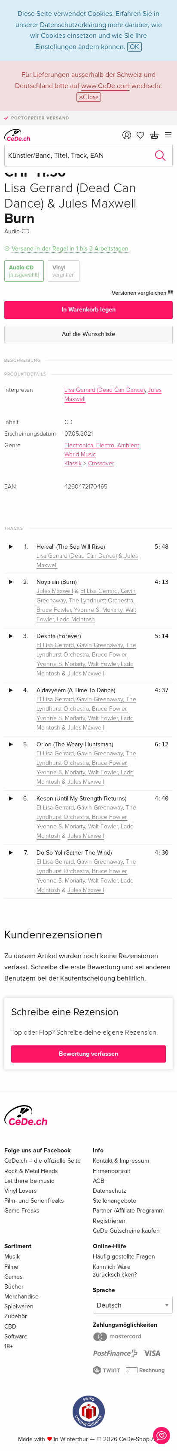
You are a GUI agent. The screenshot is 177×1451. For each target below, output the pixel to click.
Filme (11, 1267)
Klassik (73, 464)
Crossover (101, 464)
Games (13, 1276)
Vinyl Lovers (20, 1190)
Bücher (14, 1286)
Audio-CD (24, 271)
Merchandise (21, 1296)
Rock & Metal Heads (31, 1171)
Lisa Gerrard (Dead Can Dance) (104, 390)
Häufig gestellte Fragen (124, 1256)
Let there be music (29, 1181)
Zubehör (15, 1316)
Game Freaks (22, 1210)
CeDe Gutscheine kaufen (126, 1230)
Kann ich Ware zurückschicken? (115, 1270)
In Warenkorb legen (88, 309)
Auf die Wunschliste (88, 334)
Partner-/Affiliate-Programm (128, 1210)
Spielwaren (19, 1306)
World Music (80, 455)
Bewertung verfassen (88, 1053)
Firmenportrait (111, 1171)
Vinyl (63, 271)
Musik (12, 1256)
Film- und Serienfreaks (34, 1200)
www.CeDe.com (105, 86)
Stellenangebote (114, 1200)
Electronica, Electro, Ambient (101, 446)
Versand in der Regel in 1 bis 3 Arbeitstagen (70, 248)
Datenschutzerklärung (73, 25)
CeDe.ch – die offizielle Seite (42, 1160)
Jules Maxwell (55, 591)
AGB (98, 1181)
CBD (10, 1326)
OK (134, 47)
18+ (8, 1346)
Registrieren (109, 1221)
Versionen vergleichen (140, 293)
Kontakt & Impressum (121, 1160)
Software (15, 1336)
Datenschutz (109, 1190)
